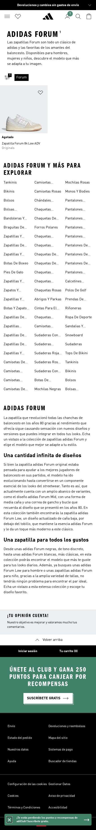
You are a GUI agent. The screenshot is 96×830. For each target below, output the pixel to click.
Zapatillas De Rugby (14, 318)
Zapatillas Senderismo (13, 327)
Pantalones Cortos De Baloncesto (74, 201)
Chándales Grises (42, 201)
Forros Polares (46, 227)
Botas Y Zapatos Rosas (16, 309)
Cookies (13, 795)
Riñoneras (73, 308)
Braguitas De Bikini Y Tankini (16, 228)
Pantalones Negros (74, 273)
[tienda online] (48, 18)
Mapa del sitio (57, 737)
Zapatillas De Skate (14, 336)
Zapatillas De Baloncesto (14, 246)
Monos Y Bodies (77, 191)
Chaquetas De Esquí (45, 255)
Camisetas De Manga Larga (14, 389)
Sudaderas (73, 344)
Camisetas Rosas (47, 191)
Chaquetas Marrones (42, 282)
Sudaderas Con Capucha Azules (46, 336)
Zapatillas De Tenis (14, 345)
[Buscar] (78, 16)
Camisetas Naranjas (42, 183)
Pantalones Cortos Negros (76, 228)
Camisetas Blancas (12, 380)
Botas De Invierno (41, 380)
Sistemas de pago (60, 749)
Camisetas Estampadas (13, 372)
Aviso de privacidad (61, 795)
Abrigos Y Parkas (47, 299)
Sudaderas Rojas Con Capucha (47, 354)
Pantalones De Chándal (76, 246)
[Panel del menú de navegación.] (7, 16)
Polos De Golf (75, 290)
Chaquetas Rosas (47, 290)
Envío (11, 726)
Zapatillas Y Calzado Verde (15, 354)
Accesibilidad (57, 807)
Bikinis (9, 191)
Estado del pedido (20, 737)
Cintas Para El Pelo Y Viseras (45, 309)
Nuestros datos (18, 749)
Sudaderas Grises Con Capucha (42, 345)
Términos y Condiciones (24, 807)
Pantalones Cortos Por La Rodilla (76, 237)
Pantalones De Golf (76, 264)
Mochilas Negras (47, 389)
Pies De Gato (13, 272)
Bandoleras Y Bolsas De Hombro (14, 219)
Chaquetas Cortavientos (44, 318)
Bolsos (9, 200)
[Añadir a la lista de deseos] (40, 93)
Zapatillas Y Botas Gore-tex (15, 282)
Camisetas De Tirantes (14, 363)
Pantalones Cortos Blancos (77, 210)
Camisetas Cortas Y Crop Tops (45, 327)
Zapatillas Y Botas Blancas (15, 255)
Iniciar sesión (27, 651)
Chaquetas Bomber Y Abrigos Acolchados (43, 210)
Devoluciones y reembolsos (66, 726)
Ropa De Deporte (78, 317)
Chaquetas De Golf (45, 264)
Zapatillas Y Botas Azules (14, 237)
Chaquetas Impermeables (45, 273)
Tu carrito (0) (68, 651)
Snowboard (74, 335)
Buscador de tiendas (62, 761)
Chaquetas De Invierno (45, 219)
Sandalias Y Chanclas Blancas (74, 327)
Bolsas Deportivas (12, 210)
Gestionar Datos (59, 784)
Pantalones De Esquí (76, 255)
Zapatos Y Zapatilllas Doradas (12, 291)
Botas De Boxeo (16, 263)
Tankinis (10, 182)
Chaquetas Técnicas (42, 237)
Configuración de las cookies (27, 784)
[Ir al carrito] (88, 16)
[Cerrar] (9, 820)
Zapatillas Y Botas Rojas (13, 300)
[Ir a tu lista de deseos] (18, 16)
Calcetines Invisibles (73, 282)
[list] (55, 77)
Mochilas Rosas (77, 182)
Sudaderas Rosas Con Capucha (48, 363)
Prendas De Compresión (74, 300)
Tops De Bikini (76, 353)
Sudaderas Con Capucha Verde (46, 372)
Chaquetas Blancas (42, 246)
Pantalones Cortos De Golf (76, 219)
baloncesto (15, 53)
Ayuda (12, 761)
